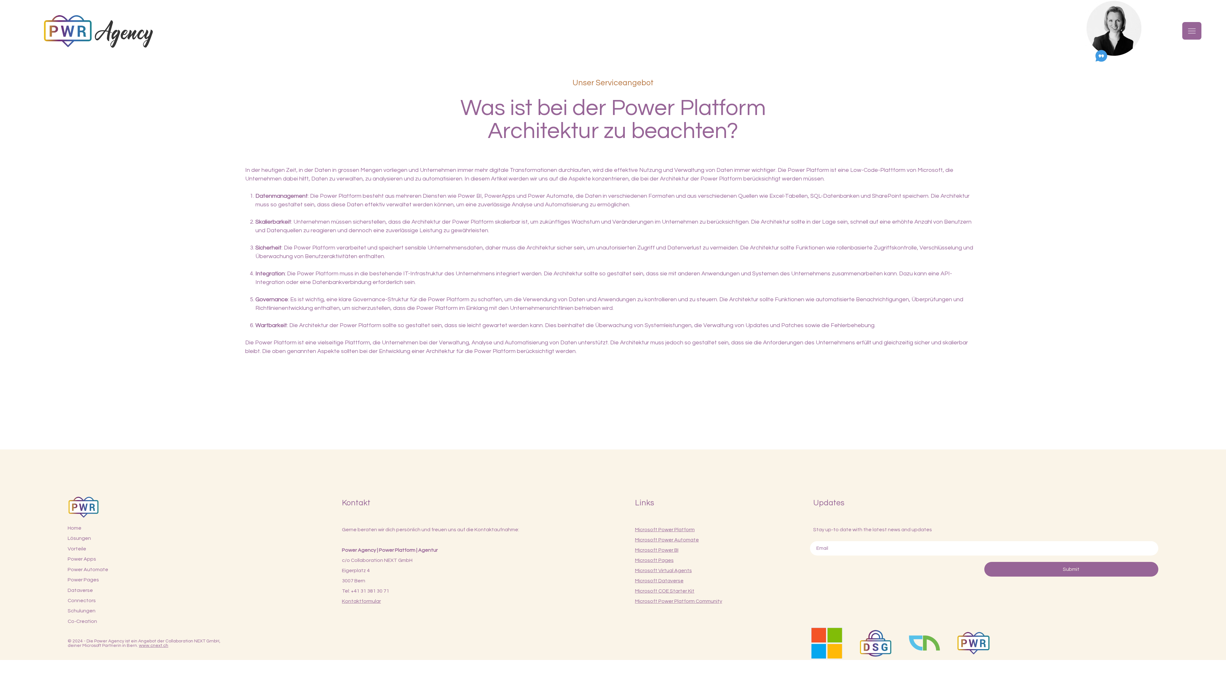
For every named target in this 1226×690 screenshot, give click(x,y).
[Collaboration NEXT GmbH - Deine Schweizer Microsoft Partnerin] (924, 643)
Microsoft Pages (654, 560)
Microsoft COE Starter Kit (664, 591)
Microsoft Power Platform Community (678, 601)
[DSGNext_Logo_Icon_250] (875, 643)
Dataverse (80, 590)
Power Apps (82, 559)
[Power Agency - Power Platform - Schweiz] (973, 643)
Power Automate (88, 569)
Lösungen (79, 538)
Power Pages (83, 579)
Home (74, 528)
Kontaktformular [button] (361, 601)
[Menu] (1191, 31)
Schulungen (81, 610)
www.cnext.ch (153, 645)
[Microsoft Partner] (827, 643)
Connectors (82, 600)
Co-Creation (82, 621)
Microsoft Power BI (656, 550)
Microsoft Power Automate (667, 539)
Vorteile (77, 548)
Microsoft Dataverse (659, 580)
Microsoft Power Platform (665, 529)
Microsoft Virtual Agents (663, 570)
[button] (1114, 31)
